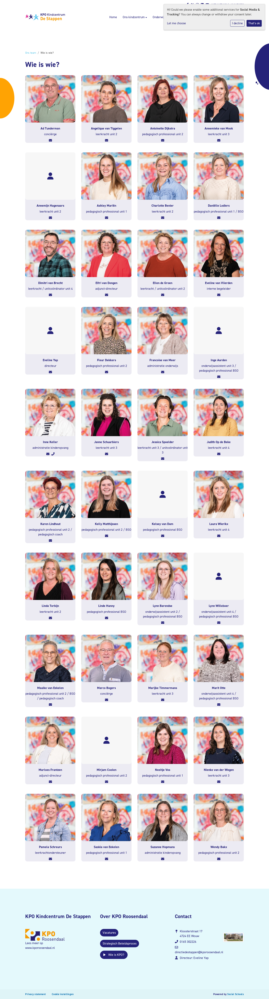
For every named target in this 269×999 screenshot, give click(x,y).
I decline (237, 23)
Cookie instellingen (63, 994)
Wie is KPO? (116, 955)
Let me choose (176, 23)
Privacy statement (35, 994)
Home (113, 17)
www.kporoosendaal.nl (40, 948)
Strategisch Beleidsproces (119, 943)
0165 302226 (188, 942)
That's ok (254, 23)
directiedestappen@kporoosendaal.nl (199, 952)
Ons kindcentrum (134, 17)
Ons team (30, 53)
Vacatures (109, 933)
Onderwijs (159, 17)
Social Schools (235, 994)
